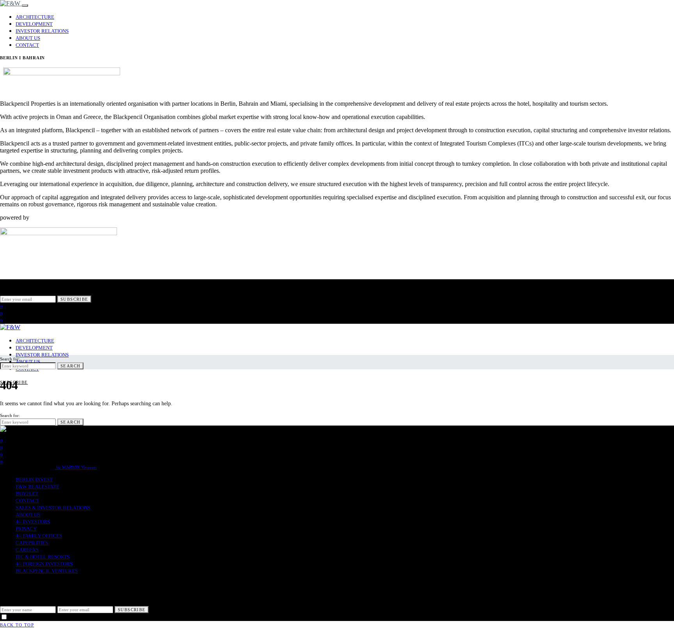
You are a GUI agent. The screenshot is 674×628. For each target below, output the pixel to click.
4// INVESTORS (33, 522)
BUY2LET (27, 494)
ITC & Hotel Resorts (42, 557)
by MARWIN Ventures (76, 467)
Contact (27, 45)
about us (28, 38)
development (34, 24)
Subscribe (74, 299)
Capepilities (32, 543)
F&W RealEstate (37, 487)
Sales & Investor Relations (53, 508)
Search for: (10, 359)
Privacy (26, 529)
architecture (35, 17)
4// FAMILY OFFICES (39, 536)
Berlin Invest (34, 480)
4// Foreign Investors (44, 564)
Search (70, 366)
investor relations (42, 31)
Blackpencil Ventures (47, 571)
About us (28, 515)
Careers (27, 550)
